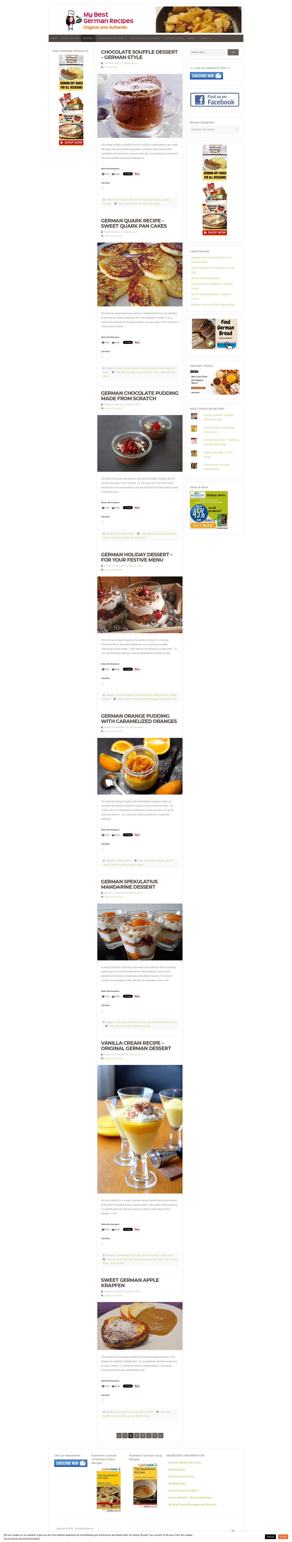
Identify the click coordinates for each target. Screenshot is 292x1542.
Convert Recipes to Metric (183, 1490)
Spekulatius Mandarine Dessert (131, 1022)
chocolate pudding (120, 537)
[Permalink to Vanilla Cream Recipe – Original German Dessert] (139, 1129)
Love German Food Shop (144, 38)
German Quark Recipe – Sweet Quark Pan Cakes (134, 223)
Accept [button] (283, 1537)
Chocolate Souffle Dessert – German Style (139, 54)
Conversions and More (110, 38)
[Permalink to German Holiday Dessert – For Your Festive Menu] (139, 604)
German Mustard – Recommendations (189, 1497)
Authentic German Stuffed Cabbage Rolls (213, 304)
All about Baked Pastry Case (184, 1462)
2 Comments (111, 67)
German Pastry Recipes (141, 1412)
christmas (128, 699)
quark (174, 699)
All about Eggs (176, 1469)
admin (135, 63)
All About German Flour (181, 1476)
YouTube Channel (174, 38)
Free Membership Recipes (128, 1255)
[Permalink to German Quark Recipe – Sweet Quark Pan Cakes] (139, 274)
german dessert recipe (138, 1416)
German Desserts (148, 368)
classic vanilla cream (123, 1259)
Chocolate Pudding (125, 533)
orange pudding (135, 864)
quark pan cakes (151, 372)
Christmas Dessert (125, 695)
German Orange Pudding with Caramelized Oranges (139, 718)
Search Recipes (70, 38)
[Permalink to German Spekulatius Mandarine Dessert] (139, 932)
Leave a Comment (113, 236)
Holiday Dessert (160, 695)
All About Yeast (177, 1483)
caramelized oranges (154, 860)
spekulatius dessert (141, 1026)
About (192, 38)
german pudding (138, 537)
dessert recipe (141, 1259)
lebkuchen (165, 699)
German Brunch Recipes (127, 368)
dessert (137, 699)
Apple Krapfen (122, 1412)
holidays (155, 699)
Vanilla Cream (166, 1255)
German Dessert (123, 1026)
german (146, 699)
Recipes (87, 38)
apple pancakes (118, 1416)
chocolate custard (156, 533)
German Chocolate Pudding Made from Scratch (139, 395)
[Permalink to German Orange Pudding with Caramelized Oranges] (139, 766)
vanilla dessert (117, 1263)
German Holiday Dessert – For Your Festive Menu (136, 557)
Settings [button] (270, 1537)
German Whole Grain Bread (205, 278)
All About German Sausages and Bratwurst (192, 1504)
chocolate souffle (151, 203)
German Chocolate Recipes (147, 199)
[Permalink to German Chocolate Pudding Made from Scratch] (139, 443)
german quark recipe (132, 372)
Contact (204, 38)
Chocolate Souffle (124, 199)
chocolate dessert (133, 203)
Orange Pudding (123, 860)
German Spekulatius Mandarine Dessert (129, 884)
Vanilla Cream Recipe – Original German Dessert (136, 1045)
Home (54, 38)
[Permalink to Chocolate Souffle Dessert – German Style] (139, 106)
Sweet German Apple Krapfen (130, 1282)
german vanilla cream (159, 1259)
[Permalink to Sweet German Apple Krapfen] (139, 1326)
